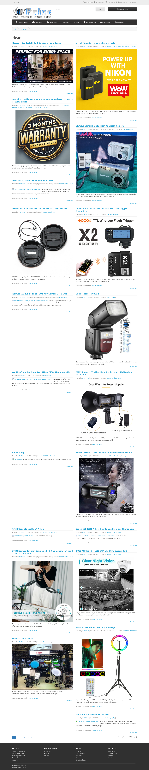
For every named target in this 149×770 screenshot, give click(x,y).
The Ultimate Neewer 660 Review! (92, 714)
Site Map (47, 756)
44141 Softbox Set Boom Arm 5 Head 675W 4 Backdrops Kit (41, 372)
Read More (70, 94)
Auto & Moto (53, 22)
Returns (46, 753)
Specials (78, 758)
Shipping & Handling (18, 753)
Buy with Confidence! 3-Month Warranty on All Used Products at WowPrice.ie (42, 100)
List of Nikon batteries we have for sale (95, 43)
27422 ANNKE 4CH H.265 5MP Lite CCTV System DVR (101, 551)
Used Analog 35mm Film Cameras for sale (32, 180)
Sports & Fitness (90, 22)
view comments (33, 91)
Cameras (132, 46)
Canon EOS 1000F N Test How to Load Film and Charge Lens (105, 529)
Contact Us (47, 751)
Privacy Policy (16, 758)
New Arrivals (120, 22)
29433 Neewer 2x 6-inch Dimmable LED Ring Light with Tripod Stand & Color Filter (42, 552)
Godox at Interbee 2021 (23, 638)
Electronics (66, 22)
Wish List (110, 756)
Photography (38, 22)
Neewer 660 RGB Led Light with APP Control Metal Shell (39, 293)
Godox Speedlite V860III (87, 293)
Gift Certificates (81, 753)
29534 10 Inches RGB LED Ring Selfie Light (96, 627)
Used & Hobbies (22, 22)
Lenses (46, 107)
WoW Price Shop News (50, 46)
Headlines (24, 29)
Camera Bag (18, 452)
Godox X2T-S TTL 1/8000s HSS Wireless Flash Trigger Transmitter (101, 209)
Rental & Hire (106, 22)
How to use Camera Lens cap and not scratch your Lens (39, 208)
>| (32, 738)
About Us (15, 760)
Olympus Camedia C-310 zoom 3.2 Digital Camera (100, 125)
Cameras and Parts (31, 107)
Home (77, 22)
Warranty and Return (18, 756)
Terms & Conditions (18, 751)
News (53, 642)
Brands (78, 751)
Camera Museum (128, 129)
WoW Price (22, 46)
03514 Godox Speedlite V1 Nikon (28, 529)
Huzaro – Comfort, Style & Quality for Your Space (36, 43)
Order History (112, 753)
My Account (111, 751)
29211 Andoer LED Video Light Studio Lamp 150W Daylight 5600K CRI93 (104, 373)
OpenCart (23, 766)
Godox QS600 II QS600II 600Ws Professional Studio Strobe (104, 452)
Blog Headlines (81, 760)
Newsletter (111, 758)
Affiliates (78, 756)
